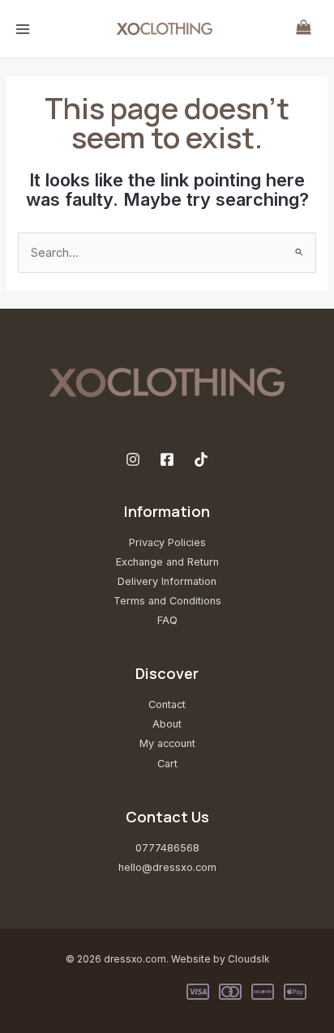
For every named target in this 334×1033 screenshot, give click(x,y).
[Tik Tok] (201, 459)
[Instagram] (133, 459)
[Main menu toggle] (22, 28)
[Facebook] (167, 459)
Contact (167, 704)
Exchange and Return (167, 562)
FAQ (167, 620)
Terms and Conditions (167, 601)
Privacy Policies (167, 542)
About (167, 724)
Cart (167, 764)
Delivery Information (167, 581)
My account (167, 743)
